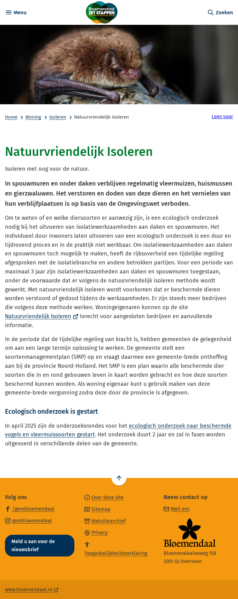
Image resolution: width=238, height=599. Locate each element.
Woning (33, 117)
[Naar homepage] (117, 12)
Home (11, 117)
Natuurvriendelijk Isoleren (41, 316)
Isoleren (57, 117)
